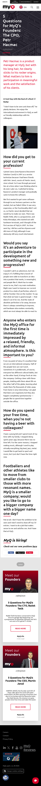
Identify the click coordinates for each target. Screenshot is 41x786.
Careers (5, 732)
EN (25, 7)
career (20, 564)
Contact (36, 2)
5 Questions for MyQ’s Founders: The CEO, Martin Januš (20, 680)
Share (11, 553)
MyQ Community (15, 1)
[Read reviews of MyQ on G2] (11, 757)
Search (32, 7)
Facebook (12, 747)
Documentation (25, 2)
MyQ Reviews (30, 747)
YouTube (16, 747)
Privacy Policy (8, 739)
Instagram (21, 747)
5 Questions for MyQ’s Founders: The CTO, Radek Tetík (20, 605)
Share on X (21, 553)
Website (5, 2)
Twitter (8, 747)
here (34, 546)
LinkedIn (4, 747)
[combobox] (23, 7)
